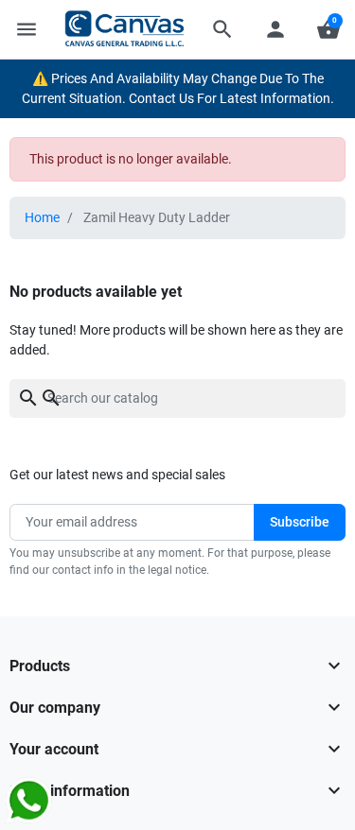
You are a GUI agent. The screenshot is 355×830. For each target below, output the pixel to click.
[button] (222, 29)
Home (42, 217)
